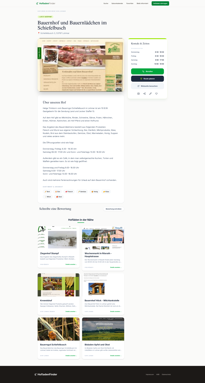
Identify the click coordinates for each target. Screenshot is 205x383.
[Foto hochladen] (138, 94)
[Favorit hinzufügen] (156, 94)
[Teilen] (144, 94)
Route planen (149, 79)
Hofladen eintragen (160, 3)
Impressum (150, 374)
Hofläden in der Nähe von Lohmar (52, 11)
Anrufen (149, 71)
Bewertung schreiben (114, 209)
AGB (157, 374)
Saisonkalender (117, 3)
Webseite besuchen (149, 86)
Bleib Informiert (142, 3)
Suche (106, 3)
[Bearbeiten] (150, 94)
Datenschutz (166, 374)
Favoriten (129, 3)
